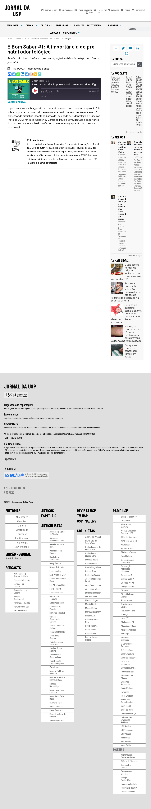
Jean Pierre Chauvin (54, 637)
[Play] (35, 90)
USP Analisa (126, 726)
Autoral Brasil (127, 548)
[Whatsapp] (18, 74)
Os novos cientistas (125, 662)
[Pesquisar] (139, 64)
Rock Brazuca (127, 695)
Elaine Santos (55, 571)
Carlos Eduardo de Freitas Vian (93, 548)
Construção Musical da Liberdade (126, 569)
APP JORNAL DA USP (15, 488)
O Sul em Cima (127, 650)
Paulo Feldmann (56, 710)
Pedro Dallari (90, 629)
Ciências (30, 25)
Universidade (70, 32)
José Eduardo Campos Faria (55, 655)
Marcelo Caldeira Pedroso (57, 672)
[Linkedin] (22, 74)
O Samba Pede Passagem (127, 645)
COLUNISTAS (86, 530)
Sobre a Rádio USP (129, 516)
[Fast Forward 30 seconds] (57, 91)
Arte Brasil (125, 544)
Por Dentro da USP (21, 606)
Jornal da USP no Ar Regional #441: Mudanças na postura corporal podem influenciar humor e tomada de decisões (131, 91)
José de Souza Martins (56, 649)
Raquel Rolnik (91, 633)
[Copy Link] (35, 74)
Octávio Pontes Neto (92, 620)
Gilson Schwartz (92, 563)
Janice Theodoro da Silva (57, 626)
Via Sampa (125, 737)
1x (52, 92)
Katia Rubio (54, 667)
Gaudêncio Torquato (54, 597)
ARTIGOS (47, 510)
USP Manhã (126, 734)
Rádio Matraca (127, 688)
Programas (125, 520)
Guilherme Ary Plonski (55, 607)
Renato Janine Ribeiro (91, 638)
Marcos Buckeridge (54, 685)
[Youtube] (130, 48)
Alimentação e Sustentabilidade (21, 575)
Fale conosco (11, 414)
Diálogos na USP (128, 586)
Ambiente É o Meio (129, 541)
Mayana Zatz (90, 615)
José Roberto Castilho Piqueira (57, 662)
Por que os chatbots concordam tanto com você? (131, 350)
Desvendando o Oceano (20, 591)
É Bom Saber (126, 600)
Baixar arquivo (17, 101)
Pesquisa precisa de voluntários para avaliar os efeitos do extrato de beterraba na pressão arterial (126, 292)
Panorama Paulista (22, 603)
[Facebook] (10, 74)
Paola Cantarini (56, 706)
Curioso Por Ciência (19, 585)
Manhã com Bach (128, 626)
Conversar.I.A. (127, 575)
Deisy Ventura (55, 563)
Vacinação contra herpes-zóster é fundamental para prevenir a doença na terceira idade (126, 333)
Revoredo (125, 692)
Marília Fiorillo (91, 604)
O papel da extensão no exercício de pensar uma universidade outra (140, 148)
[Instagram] (126, 53)
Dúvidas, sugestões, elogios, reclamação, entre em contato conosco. (33, 418)
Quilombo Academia (125, 683)
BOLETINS (118, 749)
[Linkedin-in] (137, 48)
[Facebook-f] (116, 48)
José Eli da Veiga (92, 589)
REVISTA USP (86, 510)
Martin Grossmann (93, 612)
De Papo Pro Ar (127, 582)
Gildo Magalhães (57, 602)
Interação (125, 614)
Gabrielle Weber (56, 592)
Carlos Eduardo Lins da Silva (91, 554)
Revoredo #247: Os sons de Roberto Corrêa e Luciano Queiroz (115, 84)
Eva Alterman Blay (57, 585)
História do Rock (128, 610)
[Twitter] (14, 74)
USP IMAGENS (86, 520)
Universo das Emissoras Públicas (126, 720)
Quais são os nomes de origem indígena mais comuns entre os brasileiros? (126, 272)
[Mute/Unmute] (42, 92)
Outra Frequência (128, 668)
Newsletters (11, 424)
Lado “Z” (125, 618)
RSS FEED (9, 492)
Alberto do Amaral (93, 537)
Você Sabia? (126, 745)
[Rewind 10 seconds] (46, 91)
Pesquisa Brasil (127, 671)
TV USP (82, 515)
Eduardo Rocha (91, 559)
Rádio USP (113, 25)
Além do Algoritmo (129, 537)
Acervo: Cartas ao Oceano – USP (128, 532)
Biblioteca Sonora (128, 552)
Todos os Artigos (135, 255)
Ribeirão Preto (13, 558)
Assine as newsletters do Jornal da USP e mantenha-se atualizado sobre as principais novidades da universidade (52, 427)
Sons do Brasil (127, 709)
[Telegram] (27, 74)
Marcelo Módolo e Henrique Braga (57, 678)
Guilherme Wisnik (92, 575)
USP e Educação (21, 610)
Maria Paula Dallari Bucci (57, 697)
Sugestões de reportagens (18, 405)
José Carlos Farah (93, 585)
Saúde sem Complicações (127, 700)
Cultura (45, 25)
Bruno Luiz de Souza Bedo (91, 542)
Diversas (124, 590)
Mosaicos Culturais (125, 638)
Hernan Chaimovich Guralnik (55, 619)
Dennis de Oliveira (57, 567)
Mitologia (125, 633)
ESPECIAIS (48, 515)
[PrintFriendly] (39, 74)
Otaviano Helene (57, 702)
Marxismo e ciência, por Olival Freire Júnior (122, 147)
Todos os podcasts (134, 132)
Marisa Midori (91, 608)
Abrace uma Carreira (126, 525)
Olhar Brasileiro (127, 654)
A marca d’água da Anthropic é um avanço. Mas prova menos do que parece (122, 207)
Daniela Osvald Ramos (56, 552)
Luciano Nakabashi (93, 592)
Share (44, 96)
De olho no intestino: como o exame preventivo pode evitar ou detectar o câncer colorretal (126, 313)
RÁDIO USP (120, 510)
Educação (79, 25)
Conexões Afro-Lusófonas (128, 561)
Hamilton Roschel (57, 613)
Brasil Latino (126, 556)
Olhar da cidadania (129, 657)
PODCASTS (13, 567)
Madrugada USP (127, 622)
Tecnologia (54, 32)
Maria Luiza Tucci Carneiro (57, 691)
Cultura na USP (127, 579)
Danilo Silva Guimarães (54, 558)
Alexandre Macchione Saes (57, 539)
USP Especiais (127, 730)
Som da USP (126, 706)
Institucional (94, 25)
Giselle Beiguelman (93, 567)
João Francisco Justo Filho (56, 643)
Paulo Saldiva (91, 626)
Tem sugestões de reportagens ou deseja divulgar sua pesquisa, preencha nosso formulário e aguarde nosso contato (54, 408)
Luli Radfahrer (91, 596)
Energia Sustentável (19, 597)
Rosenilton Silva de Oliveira (58, 715)
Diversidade (62, 25)
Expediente (10, 459)
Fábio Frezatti (55, 588)
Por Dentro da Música (127, 676)
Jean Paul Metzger (57, 632)
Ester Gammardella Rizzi (58, 579)
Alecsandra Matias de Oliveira (57, 533)
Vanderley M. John (57, 720)
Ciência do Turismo (22, 580)
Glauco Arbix (90, 571)
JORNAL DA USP (17, 11)
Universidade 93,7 (128, 713)
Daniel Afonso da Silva (57, 545)
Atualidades (13, 25)
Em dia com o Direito (127, 605)
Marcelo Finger (91, 600)
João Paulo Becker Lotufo (93, 580)
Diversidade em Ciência (127, 595)
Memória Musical (128, 630)
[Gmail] (31, 74)
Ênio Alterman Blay (57, 575)
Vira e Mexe (126, 741)
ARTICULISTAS (51, 525)
